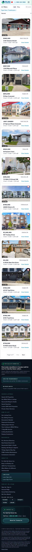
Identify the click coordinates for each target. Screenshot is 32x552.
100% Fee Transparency (8, 466)
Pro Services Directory (8, 440)
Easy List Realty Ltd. (8, 463)
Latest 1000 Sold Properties (10, 406)
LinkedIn (12, 502)
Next (23, 355)
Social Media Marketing (8, 492)
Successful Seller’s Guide (9, 445)
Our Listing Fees (6, 415)
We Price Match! (6, 494)
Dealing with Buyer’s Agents (10, 447)
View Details (25, 42)
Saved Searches (6, 404)
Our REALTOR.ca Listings (9, 399)
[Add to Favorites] (28, 20)
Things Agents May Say (8, 450)
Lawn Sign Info (7, 477)
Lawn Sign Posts (8, 479)
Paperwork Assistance (8, 422)
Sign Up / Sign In (6, 487)
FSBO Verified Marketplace (9, 452)
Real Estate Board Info (8, 443)
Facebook (5, 499)
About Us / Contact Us (16, 520)
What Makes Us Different (9, 468)
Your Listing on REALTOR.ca (10, 427)
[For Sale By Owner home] (7, 2)
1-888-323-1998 (13, 516)
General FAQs (6, 489)
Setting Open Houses (8, 424)
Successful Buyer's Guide (9, 401)
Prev (18, 355)
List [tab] (15, 7)
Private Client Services (8, 409)
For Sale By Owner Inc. (8, 461)
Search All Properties (8, 397)
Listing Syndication (7, 431)
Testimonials (5, 470)
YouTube (5, 502)
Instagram (20, 499)
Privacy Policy (5, 549)
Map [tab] (18, 7)
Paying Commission (7, 434)
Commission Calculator (8, 454)
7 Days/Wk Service (7, 429)
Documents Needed (7, 420)
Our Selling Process (7, 417)
